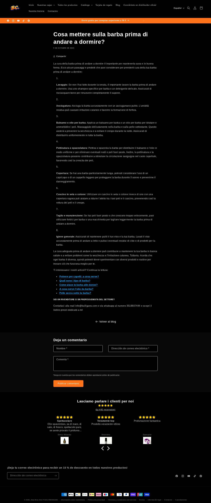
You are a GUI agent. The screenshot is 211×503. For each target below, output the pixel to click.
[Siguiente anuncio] (144, 20)
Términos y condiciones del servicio (122, 500)
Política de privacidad (96, 500)
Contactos (168, 500)
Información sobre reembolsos (73, 500)
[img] (105, 405)
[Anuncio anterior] (67, 20)
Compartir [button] (61, 56)
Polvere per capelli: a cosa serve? (79, 276)
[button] (46, 5)
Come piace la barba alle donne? (78, 285)
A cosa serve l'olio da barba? (76, 289)
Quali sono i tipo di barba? (74, 280)
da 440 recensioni (105, 409)
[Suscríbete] (55, 475)
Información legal (154, 500)
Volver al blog (107, 321)
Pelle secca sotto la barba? (75, 293)
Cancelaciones (181, 500)
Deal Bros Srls (36, 500)
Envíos (142, 500)
